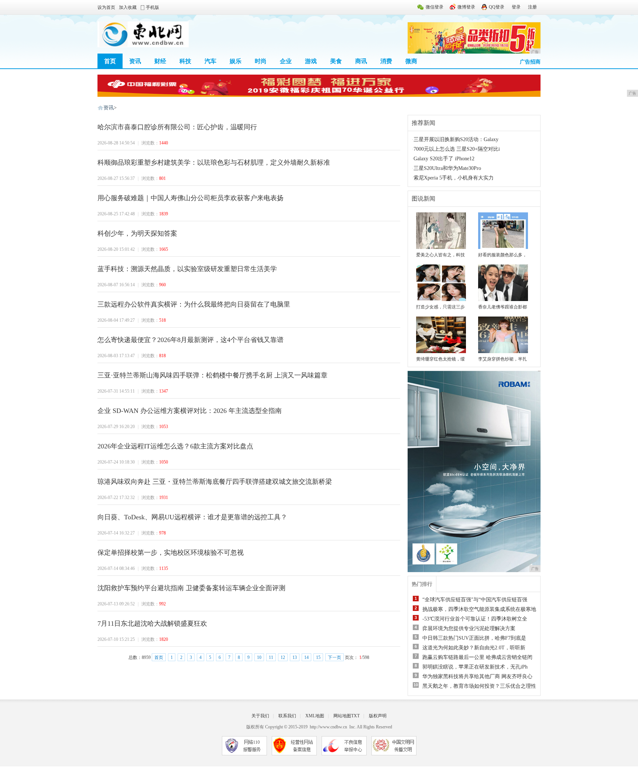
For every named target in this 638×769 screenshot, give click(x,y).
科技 (185, 61)
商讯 (361, 61)
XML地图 (314, 715)
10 (259, 657)
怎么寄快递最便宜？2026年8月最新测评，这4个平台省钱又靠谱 (190, 340)
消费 (386, 61)
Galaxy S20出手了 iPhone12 (444, 158)
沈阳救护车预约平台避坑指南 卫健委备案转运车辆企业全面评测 (191, 588)
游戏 (311, 61)
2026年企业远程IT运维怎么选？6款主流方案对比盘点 (175, 446)
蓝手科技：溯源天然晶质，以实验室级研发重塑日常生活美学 (187, 269)
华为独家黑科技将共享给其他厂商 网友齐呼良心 (477, 676)
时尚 (261, 61)
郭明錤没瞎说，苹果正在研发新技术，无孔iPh (475, 667)
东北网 (100, 107)
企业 (286, 61)
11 (271, 657)
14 (306, 657)
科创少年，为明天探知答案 (137, 233)
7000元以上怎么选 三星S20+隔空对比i (457, 149)
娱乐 (235, 61)
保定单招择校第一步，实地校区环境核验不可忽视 (170, 552)
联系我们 (287, 715)
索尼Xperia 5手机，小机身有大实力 (454, 178)
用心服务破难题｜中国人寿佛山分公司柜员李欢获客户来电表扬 (190, 198)
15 (318, 657)
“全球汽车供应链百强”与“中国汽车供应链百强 (474, 599)
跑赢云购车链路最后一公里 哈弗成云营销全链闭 (477, 657)
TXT (355, 715)
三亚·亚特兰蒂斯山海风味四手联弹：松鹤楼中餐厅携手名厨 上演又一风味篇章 (212, 375)
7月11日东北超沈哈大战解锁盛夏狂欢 (152, 623)
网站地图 (342, 715)
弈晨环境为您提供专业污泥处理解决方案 (468, 628)
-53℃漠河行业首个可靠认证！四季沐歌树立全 (474, 619)
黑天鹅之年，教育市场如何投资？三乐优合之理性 (479, 686)
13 (294, 657)
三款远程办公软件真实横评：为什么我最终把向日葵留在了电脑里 (193, 304)
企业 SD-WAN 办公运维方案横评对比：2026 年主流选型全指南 (189, 410)
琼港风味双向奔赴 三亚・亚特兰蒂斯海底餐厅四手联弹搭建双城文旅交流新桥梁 (214, 481)
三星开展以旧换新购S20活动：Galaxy (456, 139)
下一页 (334, 657)
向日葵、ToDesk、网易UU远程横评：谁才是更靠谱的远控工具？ (192, 517)
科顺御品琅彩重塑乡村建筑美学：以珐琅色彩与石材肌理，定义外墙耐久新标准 (213, 162)
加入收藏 (128, 7)
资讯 (135, 61)
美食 (336, 61)
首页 (110, 61)
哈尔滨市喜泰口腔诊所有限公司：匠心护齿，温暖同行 (177, 127)
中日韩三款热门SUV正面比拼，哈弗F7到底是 (474, 638)
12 (283, 657)
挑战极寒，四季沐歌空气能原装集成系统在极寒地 (479, 609)
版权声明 (378, 715)
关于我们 (260, 715)
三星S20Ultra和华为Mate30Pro (447, 168)
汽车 (210, 61)
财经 (160, 61)
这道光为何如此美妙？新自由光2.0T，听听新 (473, 647)
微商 (411, 61)
